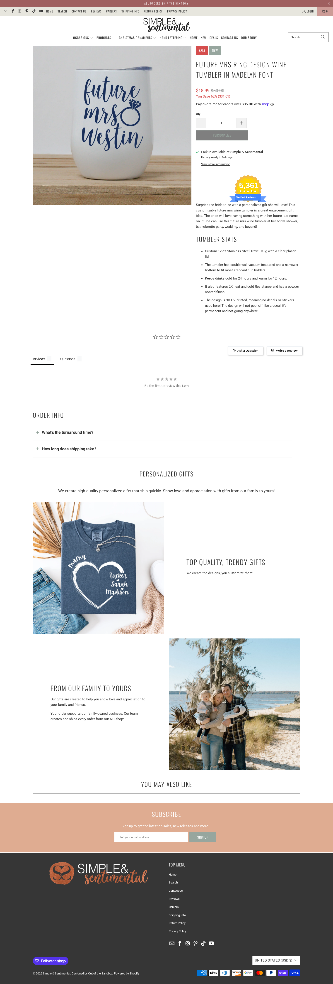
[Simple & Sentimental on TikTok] (34, 11)
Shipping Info (130, 11)
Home (49, 11)
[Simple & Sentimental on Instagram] (20, 11)
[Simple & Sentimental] (166, 25)
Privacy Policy (177, 11)
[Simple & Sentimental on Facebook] (12, 11)
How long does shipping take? (69, 449)
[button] (83, 38)
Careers (111, 11)
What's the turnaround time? (67, 432)
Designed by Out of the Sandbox (92, 973)
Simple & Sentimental (56, 973)
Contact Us (79, 11)
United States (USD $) (273, 960)
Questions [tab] (67, 359)
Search (62, 11)
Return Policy (153, 11)
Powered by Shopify (126, 973)
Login (310, 11)
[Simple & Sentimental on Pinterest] (27, 11)
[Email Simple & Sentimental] (5, 11)
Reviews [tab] (39, 359)
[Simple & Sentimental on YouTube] (41, 11)
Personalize (222, 135)
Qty (198, 113)
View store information (215, 164)
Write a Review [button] (287, 350)
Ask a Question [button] (247, 350)
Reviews (96, 11)
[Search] (322, 37)
